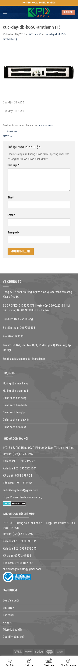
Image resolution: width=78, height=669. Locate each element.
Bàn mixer (8, 615)
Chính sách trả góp (14, 412)
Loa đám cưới (11, 600)
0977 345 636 (22, 555)
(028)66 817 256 (23, 534)
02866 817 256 (24, 563)
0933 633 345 (28, 541)
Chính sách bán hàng (15, 398)
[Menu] (5, 12)
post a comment (45, 125)
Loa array (8, 608)
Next (7, 136)
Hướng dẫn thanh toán (16, 391)
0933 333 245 (28, 548)
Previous (10, 131)
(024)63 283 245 (23, 454)
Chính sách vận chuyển (16, 419)
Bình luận (13, 165)
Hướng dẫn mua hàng (15, 383)
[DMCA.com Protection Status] (14, 503)
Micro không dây (12, 629)
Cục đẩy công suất (14, 637)
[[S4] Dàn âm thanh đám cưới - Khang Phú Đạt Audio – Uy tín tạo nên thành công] (39, 12)
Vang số (7, 622)
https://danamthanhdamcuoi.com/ (22, 497)
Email (11, 215)
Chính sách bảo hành (15, 405)
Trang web (13, 232)
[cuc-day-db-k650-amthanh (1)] (39, 73)
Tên (11, 197)
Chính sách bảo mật (14, 427)
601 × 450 (35, 34)
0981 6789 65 (24, 483)
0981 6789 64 (23, 475)
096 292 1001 (28, 468)
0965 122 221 (28, 461)
